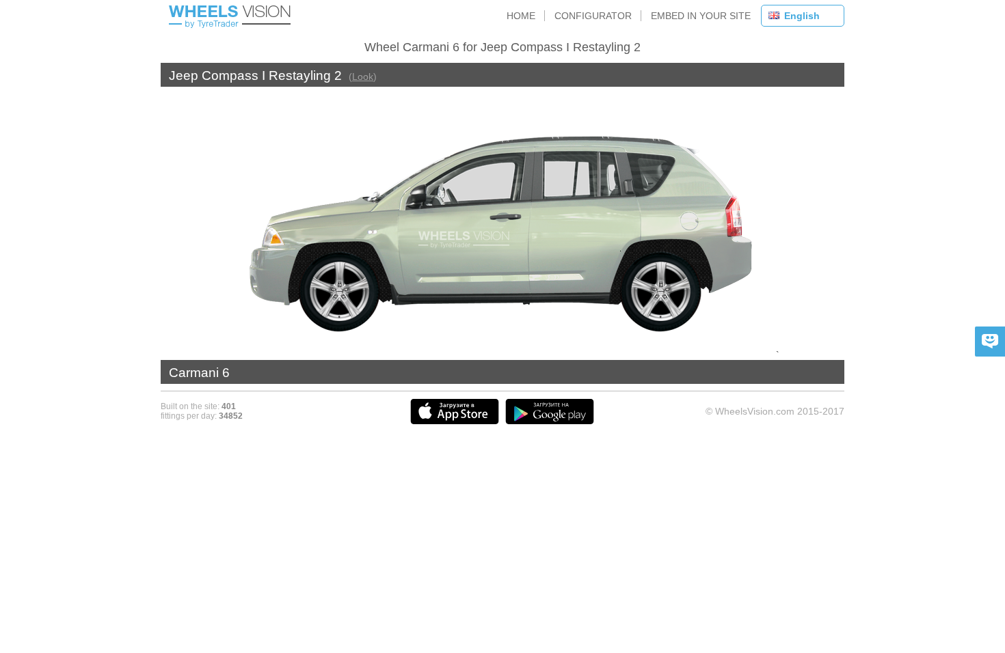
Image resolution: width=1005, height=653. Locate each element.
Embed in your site (701, 15)
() (363, 76)
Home (521, 15)
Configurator (593, 15)
